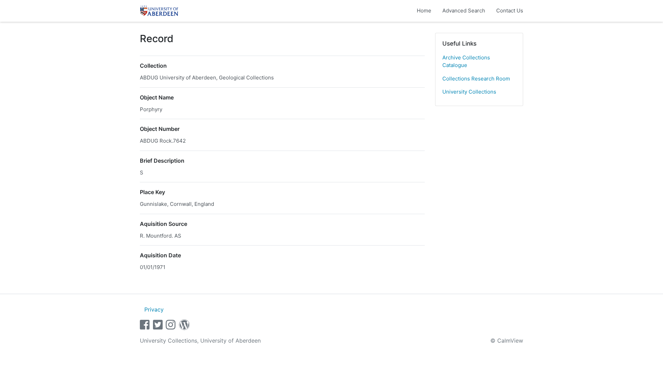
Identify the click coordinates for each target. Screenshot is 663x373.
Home (424, 10)
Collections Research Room (476, 78)
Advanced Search (463, 10)
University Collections (469, 91)
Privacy (154, 309)
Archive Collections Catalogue (466, 61)
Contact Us (509, 10)
